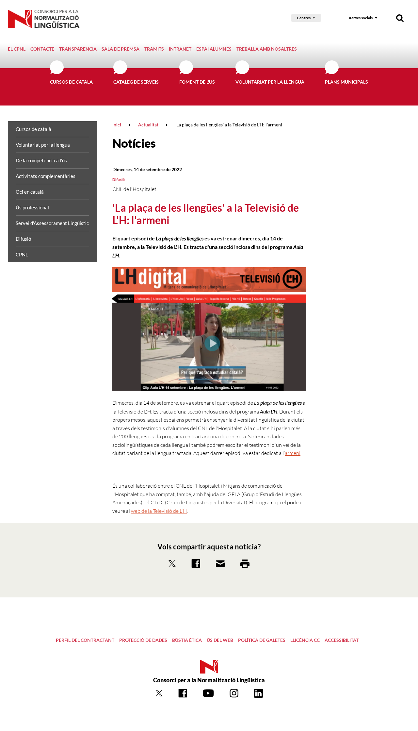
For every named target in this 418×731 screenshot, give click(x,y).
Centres (304, 17)
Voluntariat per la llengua (269, 82)
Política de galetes (261, 640)
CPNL (22, 254)
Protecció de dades (143, 640)
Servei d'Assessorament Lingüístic (52, 223)
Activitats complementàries (45, 176)
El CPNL (16, 49)
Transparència (78, 49)
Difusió (23, 239)
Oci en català (30, 192)
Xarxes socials (361, 17)
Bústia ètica (187, 640)
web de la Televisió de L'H (159, 511)
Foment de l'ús (197, 82)
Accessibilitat (342, 640)
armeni (292, 453)
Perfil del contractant (85, 640)
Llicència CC (305, 640)
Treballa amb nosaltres (266, 49)
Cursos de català (71, 82)
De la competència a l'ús (41, 160)
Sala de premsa (120, 49)
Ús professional (32, 207)
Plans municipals (346, 82)
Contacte (42, 49)
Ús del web (220, 640)
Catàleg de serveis (136, 82)
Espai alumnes (214, 49)
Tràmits (154, 49)
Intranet (180, 49)
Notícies (134, 143)
